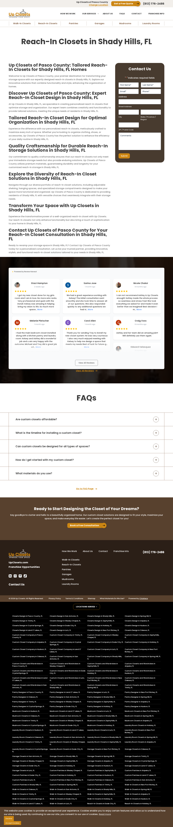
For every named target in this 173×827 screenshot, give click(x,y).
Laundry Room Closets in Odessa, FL (28, 737)
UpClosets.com (18, 562)
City (120, 117)
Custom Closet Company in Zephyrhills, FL (142, 636)
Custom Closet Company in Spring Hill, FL (142, 656)
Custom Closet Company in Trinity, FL (66, 635)
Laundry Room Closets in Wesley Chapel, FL (67, 743)
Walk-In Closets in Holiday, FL (99, 799)
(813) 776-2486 (153, 4)
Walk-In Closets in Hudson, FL (137, 799)
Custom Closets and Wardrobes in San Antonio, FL (29, 686)
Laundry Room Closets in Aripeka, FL (140, 742)
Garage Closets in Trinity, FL (137, 756)
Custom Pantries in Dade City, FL (26, 775)
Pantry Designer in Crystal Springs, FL (28, 706)
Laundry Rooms (151, 23)
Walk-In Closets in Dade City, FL (63, 799)
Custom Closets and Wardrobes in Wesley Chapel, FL (65, 664)
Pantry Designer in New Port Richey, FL (141, 692)
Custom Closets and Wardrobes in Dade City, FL (67, 672)
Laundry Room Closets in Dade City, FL (66, 749)
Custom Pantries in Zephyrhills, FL (101, 770)
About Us (108, 14)
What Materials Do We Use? (112, 598)
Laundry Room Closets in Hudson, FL (27, 730)
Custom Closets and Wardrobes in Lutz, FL (67, 679)
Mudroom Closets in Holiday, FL (100, 725)
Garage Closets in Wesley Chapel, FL (28, 761)
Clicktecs (143, 598)
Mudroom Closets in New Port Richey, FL (142, 711)
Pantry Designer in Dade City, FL (63, 706)
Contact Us (16, 584)
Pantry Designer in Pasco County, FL (27, 692)
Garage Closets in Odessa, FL (137, 749)
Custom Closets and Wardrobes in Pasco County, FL (27, 664)
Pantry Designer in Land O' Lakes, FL (65, 692)
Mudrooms (125, 23)
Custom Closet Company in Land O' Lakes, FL (65, 650)
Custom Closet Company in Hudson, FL (29, 649)
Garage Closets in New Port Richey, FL (103, 749)
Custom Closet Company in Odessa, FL (29, 656)
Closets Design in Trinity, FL (23, 621)
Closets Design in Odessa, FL (137, 630)
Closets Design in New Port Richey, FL (103, 630)
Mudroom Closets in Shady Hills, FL (102, 716)
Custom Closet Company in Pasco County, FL (27, 636)
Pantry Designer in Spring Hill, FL (138, 697)
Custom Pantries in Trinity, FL (99, 785)
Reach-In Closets (47, 23)
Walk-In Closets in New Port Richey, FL (141, 785)
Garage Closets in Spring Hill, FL (100, 756)
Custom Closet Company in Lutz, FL (102, 649)
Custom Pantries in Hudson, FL (100, 775)
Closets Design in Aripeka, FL (137, 621)
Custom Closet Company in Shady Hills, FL (104, 657)
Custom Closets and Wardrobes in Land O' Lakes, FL (29, 679)
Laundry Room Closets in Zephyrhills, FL (104, 742)
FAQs (122, 14)
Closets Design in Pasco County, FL (27, 616)
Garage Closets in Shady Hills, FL (64, 756)
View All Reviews (86, 362)
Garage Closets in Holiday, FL (62, 766)
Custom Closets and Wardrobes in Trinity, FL (140, 686)
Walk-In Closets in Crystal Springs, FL (28, 799)
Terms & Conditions (74, 598)
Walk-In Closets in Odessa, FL (25, 789)
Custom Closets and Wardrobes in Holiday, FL (102, 672)
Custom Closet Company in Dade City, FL (105, 642)
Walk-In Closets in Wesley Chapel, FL (65, 794)
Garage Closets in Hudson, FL (100, 766)
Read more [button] (105, 814)
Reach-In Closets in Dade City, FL (101, 803)
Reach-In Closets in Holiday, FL (138, 803)
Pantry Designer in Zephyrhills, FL (101, 702)
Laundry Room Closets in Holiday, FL (140, 725)
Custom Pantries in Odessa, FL (100, 780)
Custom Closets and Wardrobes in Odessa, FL (140, 679)
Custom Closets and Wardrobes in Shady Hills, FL (65, 686)
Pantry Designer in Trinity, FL (24, 702)
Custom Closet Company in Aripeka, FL (29, 642)
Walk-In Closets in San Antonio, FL (64, 789)
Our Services (89, 14)
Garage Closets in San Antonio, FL (27, 756)
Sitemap (91, 598)
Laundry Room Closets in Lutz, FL (101, 730)
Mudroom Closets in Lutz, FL (99, 711)
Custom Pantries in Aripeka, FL (138, 770)
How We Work (67, 14)
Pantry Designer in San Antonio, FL (64, 697)
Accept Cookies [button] (12, 823)
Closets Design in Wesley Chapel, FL (65, 621)
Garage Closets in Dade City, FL (26, 766)
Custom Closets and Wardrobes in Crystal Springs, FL (27, 672)
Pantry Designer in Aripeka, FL (137, 702)
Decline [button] (9, 818)
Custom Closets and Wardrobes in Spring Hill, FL (102, 686)
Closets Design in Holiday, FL (99, 625)
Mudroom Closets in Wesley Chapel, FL (66, 720)
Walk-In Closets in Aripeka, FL (137, 794)
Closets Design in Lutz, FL (60, 630)
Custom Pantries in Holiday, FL (63, 775)
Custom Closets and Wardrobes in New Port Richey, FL (104, 679)
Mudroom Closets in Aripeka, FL (138, 720)
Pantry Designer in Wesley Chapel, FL (65, 702)
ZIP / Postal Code (126, 130)
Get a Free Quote (123, 3)
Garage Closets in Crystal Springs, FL (141, 761)
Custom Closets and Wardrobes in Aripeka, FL (140, 664)
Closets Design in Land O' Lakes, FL (27, 630)
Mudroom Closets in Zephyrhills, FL (102, 720)
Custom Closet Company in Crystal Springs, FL (65, 643)
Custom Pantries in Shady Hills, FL (26, 785)
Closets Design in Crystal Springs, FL (27, 625)
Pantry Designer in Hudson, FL (137, 706)
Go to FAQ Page (85, 488)
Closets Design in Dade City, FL (63, 625)
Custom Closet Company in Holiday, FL (142, 642)
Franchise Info (156, 14)
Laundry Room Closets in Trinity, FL (27, 742)
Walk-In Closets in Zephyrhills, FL (101, 794)
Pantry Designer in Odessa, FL (25, 697)
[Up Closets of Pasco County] (28, 13)
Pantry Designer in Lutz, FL (98, 692)
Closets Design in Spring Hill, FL (138, 616)
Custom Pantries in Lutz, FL (23, 780)
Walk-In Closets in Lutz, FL (61, 803)
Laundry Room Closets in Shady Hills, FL (104, 737)
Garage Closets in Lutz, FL (23, 770)
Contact (137, 14)
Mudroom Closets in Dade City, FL (64, 725)
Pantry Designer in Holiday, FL (99, 706)
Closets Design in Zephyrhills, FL (100, 621)
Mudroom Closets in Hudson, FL (25, 711)
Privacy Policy (55, 598)
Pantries (73, 23)
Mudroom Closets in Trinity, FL (25, 720)
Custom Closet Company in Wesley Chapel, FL (102, 636)
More (39, 309)
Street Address (125, 106)
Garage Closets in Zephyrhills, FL (64, 761)
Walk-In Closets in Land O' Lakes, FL (27, 803)
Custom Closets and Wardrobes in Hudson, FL (140, 672)
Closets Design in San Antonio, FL (64, 616)
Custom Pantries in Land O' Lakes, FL (140, 775)
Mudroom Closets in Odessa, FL (26, 716)
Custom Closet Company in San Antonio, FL (64, 657)
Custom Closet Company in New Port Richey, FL (141, 650)
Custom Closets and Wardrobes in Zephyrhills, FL (102, 664)
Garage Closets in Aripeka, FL (100, 761)
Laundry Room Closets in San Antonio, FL (67, 737)
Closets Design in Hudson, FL (137, 625)
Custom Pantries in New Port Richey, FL (66, 780)
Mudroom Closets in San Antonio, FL (65, 716)
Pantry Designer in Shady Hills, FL (101, 697)
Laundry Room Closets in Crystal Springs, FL (30, 750)
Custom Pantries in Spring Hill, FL (64, 785)
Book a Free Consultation (84, 525)
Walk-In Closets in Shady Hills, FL (101, 789)
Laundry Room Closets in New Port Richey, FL (140, 731)
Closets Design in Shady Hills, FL (100, 616)
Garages (99, 23)
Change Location (98, 4)
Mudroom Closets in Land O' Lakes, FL (66, 711)
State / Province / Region (148, 118)
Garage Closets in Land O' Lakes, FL (140, 766)
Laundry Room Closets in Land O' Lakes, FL (67, 731)
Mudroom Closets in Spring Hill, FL (139, 716)
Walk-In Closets (22, 23)
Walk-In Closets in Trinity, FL (24, 794)
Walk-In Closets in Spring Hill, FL (138, 789)
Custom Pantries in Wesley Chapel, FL (66, 770)
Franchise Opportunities (24, 567)
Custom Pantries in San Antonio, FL (140, 780)
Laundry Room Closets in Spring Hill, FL (141, 737)
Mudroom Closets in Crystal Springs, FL (29, 725)
